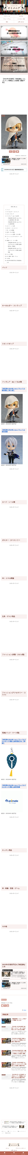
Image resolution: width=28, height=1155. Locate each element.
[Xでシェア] (10, 151)
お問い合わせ (14, 1150)
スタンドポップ (10, 213)
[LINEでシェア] (17, 151)
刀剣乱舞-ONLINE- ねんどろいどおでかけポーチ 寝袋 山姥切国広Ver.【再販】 (15, 244)
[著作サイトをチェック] (2, 1005)
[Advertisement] (14, 99)
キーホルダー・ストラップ (13, 211)
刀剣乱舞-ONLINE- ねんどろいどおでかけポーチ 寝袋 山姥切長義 (15, 250)
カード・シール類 (11, 226)
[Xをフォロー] (5, 1005)
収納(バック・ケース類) (12, 240)
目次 (12, 206)
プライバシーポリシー (21, 1148)
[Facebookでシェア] (14, 151)
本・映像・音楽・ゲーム (12, 256)
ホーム (7, 1148)
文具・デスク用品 (11, 232)
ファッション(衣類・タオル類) (13, 234)
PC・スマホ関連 (10, 230)
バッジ (8, 209)
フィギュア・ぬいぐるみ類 (13, 216)
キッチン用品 (10, 254)
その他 (8, 258)
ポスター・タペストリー (12, 228)
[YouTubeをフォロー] (8, 1005)
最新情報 (4, 999)
